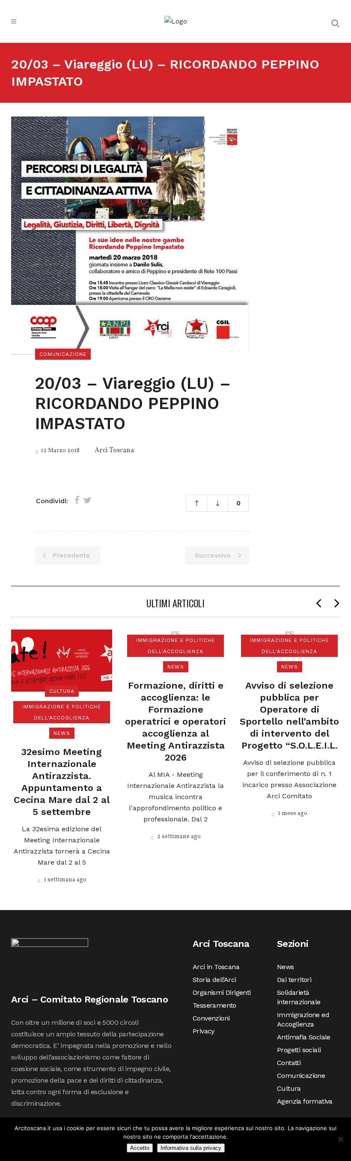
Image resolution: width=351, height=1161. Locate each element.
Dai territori (294, 980)
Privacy (203, 1031)
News (285, 967)
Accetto (139, 1148)
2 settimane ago (178, 837)
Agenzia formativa (305, 1101)
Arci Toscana (114, 450)
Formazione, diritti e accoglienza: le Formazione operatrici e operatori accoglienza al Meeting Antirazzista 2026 (175, 721)
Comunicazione (301, 1075)
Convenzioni (211, 1018)
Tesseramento (214, 1005)
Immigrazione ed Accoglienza (303, 1019)
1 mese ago (292, 813)
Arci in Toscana (216, 967)
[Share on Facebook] (76, 500)
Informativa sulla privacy (191, 1148)
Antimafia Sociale (303, 1037)
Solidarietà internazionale (299, 997)
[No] (340, 1139)
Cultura (289, 1088)
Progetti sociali (299, 1050)
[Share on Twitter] (87, 500)
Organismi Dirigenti (222, 992)
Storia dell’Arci (214, 980)
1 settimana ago (64, 880)
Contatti (288, 1063)
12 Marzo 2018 (60, 451)
